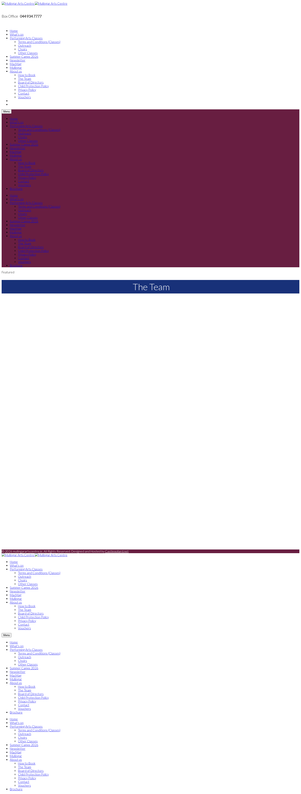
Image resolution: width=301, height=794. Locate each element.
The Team (24, 78)
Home (14, 31)
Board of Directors (31, 82)
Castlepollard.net (117, 551)
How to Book (26, 75)
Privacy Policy (27, 90)
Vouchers (24, 97)
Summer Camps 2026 (24, 56)
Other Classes (28, 53)
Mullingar (16, 67)
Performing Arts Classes (26, 38)
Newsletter (17, 60)
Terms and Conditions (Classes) (39, 42)
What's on (17, 34)
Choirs (22, 49)
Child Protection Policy (33, 86)
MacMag (15, 64)
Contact (23, 93)
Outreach (24, 45)
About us (16, 71)
